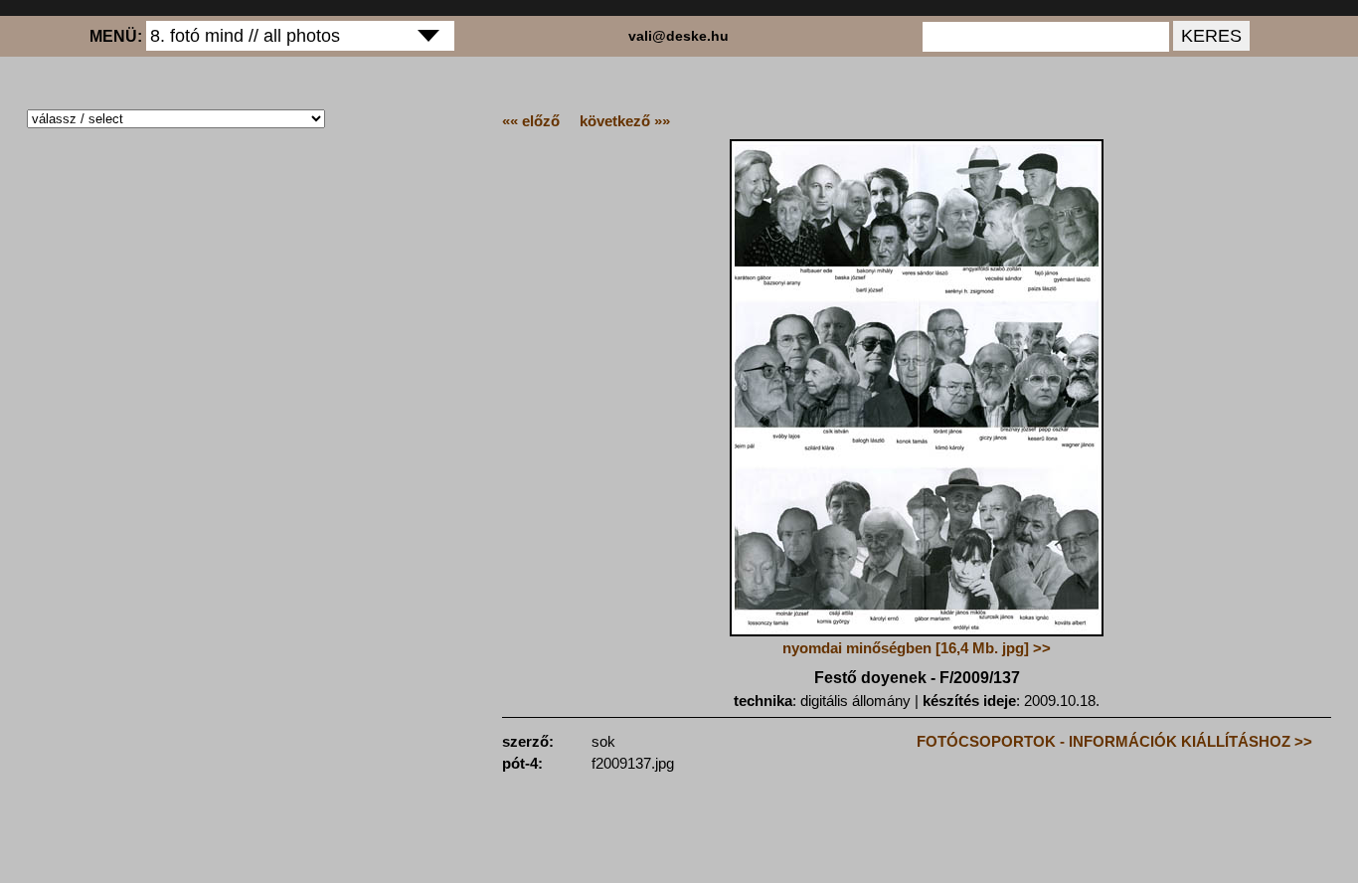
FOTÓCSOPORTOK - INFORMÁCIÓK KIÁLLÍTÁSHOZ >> (1114, 741)
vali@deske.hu (678, 36)
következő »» (625, 120)
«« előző (531, 120)
